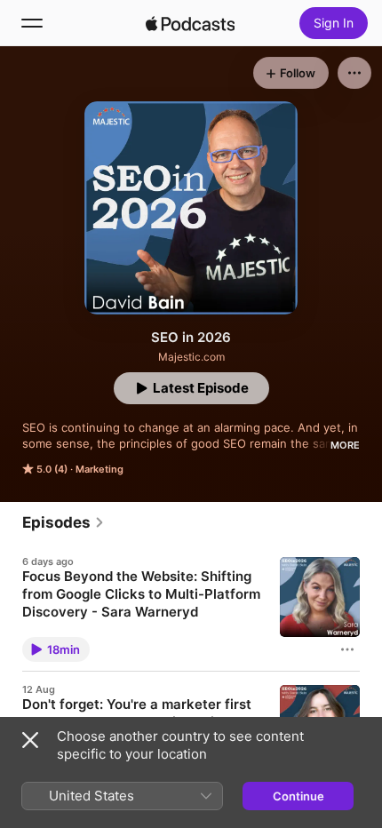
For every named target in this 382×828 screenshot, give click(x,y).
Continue (298, 796)
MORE (345, 445)
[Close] (30, 740)
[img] (190, 23)
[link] (63, 522)
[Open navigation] (32, 23)
